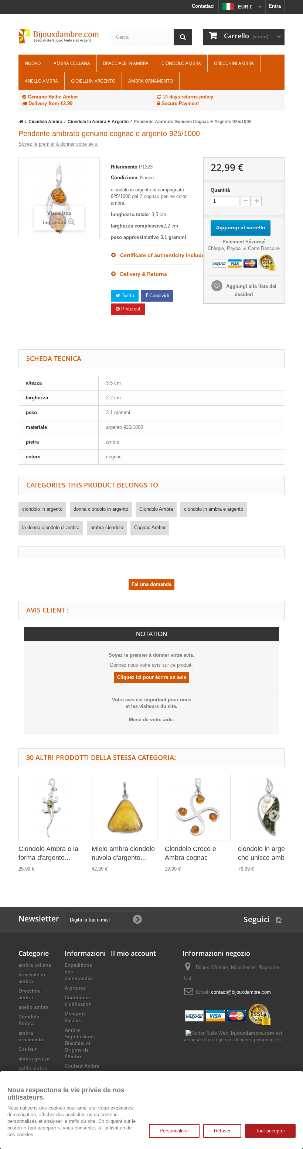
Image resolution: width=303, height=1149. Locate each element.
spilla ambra (32, 1068)
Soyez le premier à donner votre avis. (58, 144)
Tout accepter (270, 1131)
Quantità (220, 190)
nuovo (33, 63)
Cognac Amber (150, 527)
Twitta (127, 295)
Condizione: (125, 177)
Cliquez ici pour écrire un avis (151, 677)
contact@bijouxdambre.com (241, 992)
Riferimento (124, 167)
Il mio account (133, 953)
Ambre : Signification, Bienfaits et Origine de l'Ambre (80, 1043)
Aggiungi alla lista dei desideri (250, 290)
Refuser (222, 1131)
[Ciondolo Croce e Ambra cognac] (198, 807)
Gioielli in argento (93, 81)
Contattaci (203, 6)
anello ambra (41, 81)
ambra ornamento (150, 81)
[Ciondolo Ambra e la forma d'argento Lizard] (51, 807)
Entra (275, 6)
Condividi (158, 295)
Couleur (27, 1049)
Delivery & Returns (141, 274)
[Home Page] (21, 121)
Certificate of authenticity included (154, 255)
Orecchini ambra (234, 63)
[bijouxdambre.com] (59, 36)
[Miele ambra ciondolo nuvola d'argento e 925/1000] (124, 807)
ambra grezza (34, 1059)
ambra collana (72, 63)
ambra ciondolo (107, 527)
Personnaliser (174, 1131)
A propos (75, 988)
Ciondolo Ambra (181, 63)
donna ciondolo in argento (101, 509)
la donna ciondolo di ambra (50, 527)
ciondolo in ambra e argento (213, 509)
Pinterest (130, 309)
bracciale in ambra (126, 63)
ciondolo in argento (42, 509)
